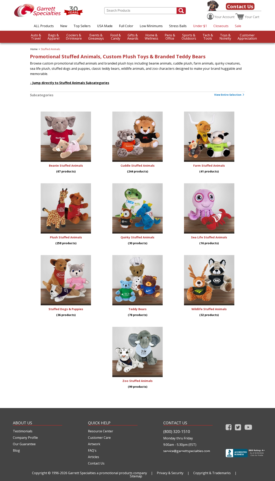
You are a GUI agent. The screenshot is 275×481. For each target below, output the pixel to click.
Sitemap (136, 476)
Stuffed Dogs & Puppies (66, 309)
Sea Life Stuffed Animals (209, 237)
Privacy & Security (170, 473)
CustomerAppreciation (247, 37)
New (63, 26)
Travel (36, 37)
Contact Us (240, 6)
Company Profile (25, 437)
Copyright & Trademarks (212, 473)
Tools (208, 37)
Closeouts (220, 26)
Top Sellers (82, 26)
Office (170, 37)
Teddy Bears (137, 309)
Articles (93, 456)
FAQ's (92, 450)
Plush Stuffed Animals (66, 237)
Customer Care (99, 437)
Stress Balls (178, 26)
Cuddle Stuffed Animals (138, 165)
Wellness (151, 37)
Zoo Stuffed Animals (137, 381)
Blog (16, 450)
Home (34, 49)
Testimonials (22, 431)
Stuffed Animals (50, 49)
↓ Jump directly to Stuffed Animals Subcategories (69, 83)
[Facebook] (228, 431)
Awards (132, 37)
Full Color (126, 26)
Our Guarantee (24, 444)
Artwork (94, 444)
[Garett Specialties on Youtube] (248, 431)
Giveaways (96, 37)
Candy (115, 37)
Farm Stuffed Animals (209, 165)
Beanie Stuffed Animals (66, 165)
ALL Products (44, 26)
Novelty (225, 37)
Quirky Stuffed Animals (137, 237)
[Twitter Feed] (238, 431)
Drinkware (74, 37)
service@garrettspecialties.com (186, 451)
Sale (238, 26)
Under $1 (200, 26)
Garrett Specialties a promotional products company (107, 473)
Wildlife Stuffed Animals (209, 309)
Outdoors (189, 37)
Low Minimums (151, 26)
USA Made (105, 26)
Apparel (53, 37)
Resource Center (100, 431)
